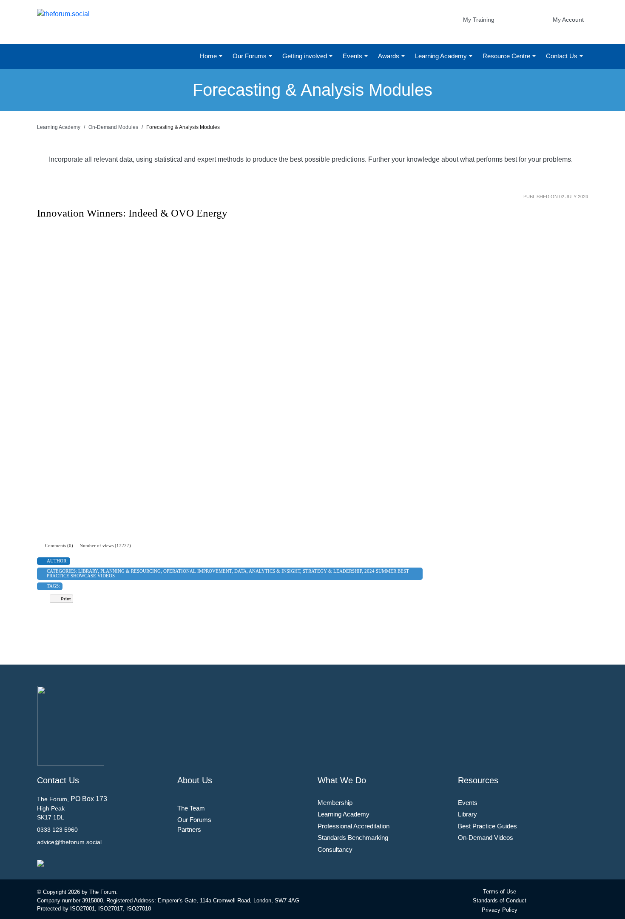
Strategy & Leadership (332, 571)
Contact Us (562, 56)
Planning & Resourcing (130, 571)
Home (209, 56)
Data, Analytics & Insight (267, 571)
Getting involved (305, 56)
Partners (189, 829)
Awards (389, 56)
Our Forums (250, 56)
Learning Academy (442, 56)
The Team (191, 808)
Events (353, 56)
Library (88, 571)
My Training (478, 19)
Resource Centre (507, 56)
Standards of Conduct (499, 900)
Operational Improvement (197, 571)
